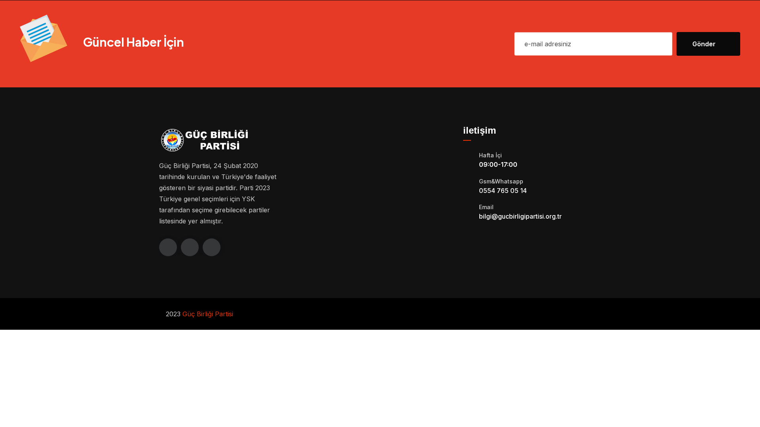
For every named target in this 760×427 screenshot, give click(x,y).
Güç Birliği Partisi (207, 314)
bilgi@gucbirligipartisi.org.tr (520, 216)
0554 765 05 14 (503, 191)
